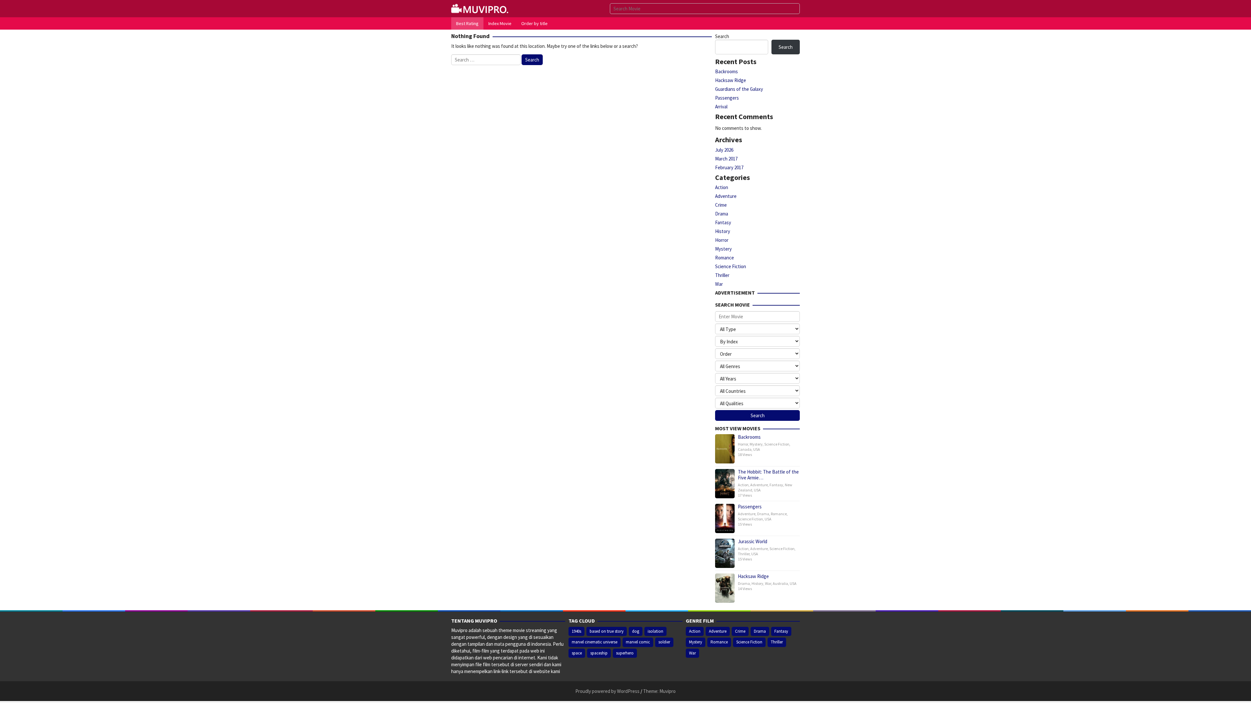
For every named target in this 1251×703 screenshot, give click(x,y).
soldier (664, 642)
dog (635, 631)
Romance (724, 258)
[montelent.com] (480, 8)
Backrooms (726, 71)
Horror (721, 240)
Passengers (727, 98)
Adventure (726, 196)
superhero (625, 653)
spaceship (599, 653)
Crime (721, 205)
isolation (655, 631)
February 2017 (729, 167)
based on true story (607, 631)
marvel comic (638, 642)
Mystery (723, 249)
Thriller (722, 275)
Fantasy (723, 222)
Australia (780, 583)
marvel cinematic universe (594, 642)
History (722, 231)
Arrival (721, 106)
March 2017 (726, 159)
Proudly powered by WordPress (607, 691)
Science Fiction (730, 266)
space (577, 653)
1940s (576, 631)
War (719, 284)
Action (721, 187)
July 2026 (724, 150)
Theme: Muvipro (659, 691)
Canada (745, 449)
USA (756, 449)
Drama (721, 214)
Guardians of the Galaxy (739, 89)
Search (722, 36)
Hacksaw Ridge (730, 80)
